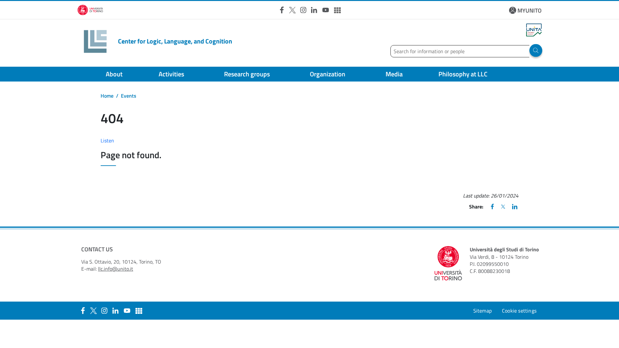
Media (394, 74)
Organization (327, 74)
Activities (171, 74)
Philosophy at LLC (462, 74)
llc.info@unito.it (115, 269)
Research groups (247, 74)
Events (128, 96)
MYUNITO (529, 10)
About (114, 74)
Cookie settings (519, 310)
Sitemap (482, 310)
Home (107, 96)
